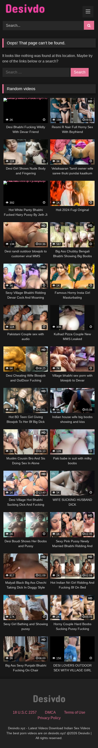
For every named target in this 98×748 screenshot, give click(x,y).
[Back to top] (84, 734)
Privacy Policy (49, 718)
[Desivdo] (40, 9)
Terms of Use (74, 712)
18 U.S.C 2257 (25, 712)
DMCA (50, 712)
